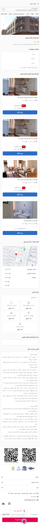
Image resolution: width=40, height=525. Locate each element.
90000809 (33, 497)
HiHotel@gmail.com (30, 500)
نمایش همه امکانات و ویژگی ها (29, 68)
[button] (3, 25)
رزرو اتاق (20, 112)
